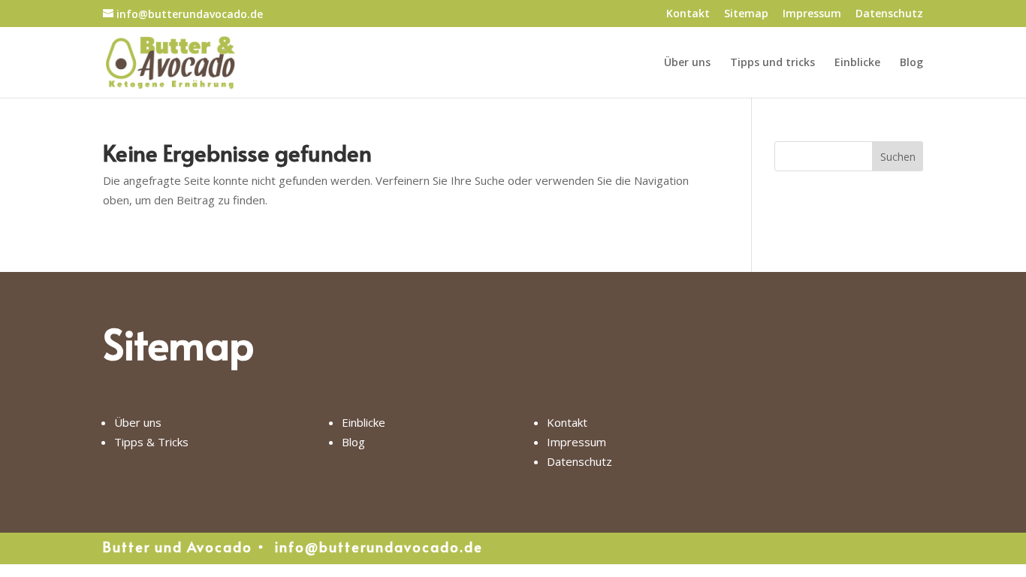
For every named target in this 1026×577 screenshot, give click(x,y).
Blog (911, 63)
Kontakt (688, 14)
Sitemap (746, 14)
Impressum (812, 14)
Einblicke (857, 63)
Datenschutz (889, 14)
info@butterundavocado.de (379, 546)
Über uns (687, 63)
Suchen (898, 157)
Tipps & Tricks (151, 441)
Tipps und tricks (772, 63)
